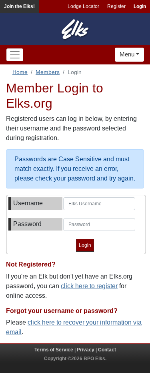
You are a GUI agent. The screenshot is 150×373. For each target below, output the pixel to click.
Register (116, 6)
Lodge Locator (83, 6)
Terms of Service (53, 350)
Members (48, 72)
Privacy (85, 350)
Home (20, 72)
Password (27, 224)
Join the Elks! (19, 6)
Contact (107, 350)
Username (28, 203)
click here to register (89, 286)
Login (140, 6)
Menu (127, 54)
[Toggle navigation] (14, 54)
